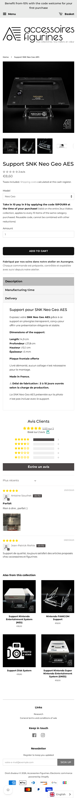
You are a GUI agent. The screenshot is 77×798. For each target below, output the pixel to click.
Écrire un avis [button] (38, 467)
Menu (11, 14)
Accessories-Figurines (38, 773)
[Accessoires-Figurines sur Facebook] (34, 736)
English (61, 794)
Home (6, 57)
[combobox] (60, 794)
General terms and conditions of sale (38, 718)
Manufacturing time (19, 290)
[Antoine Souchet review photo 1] (12, 522)
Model (6, 190)
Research (38, 714)
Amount (8, 228)
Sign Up (66, 762)
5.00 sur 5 (48, 428)
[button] (11, 171)
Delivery (11, 298)
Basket (69, 14)
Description (13, 281)
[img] (10, 490)
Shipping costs (28, 181)
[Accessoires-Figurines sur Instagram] (43, 736)
